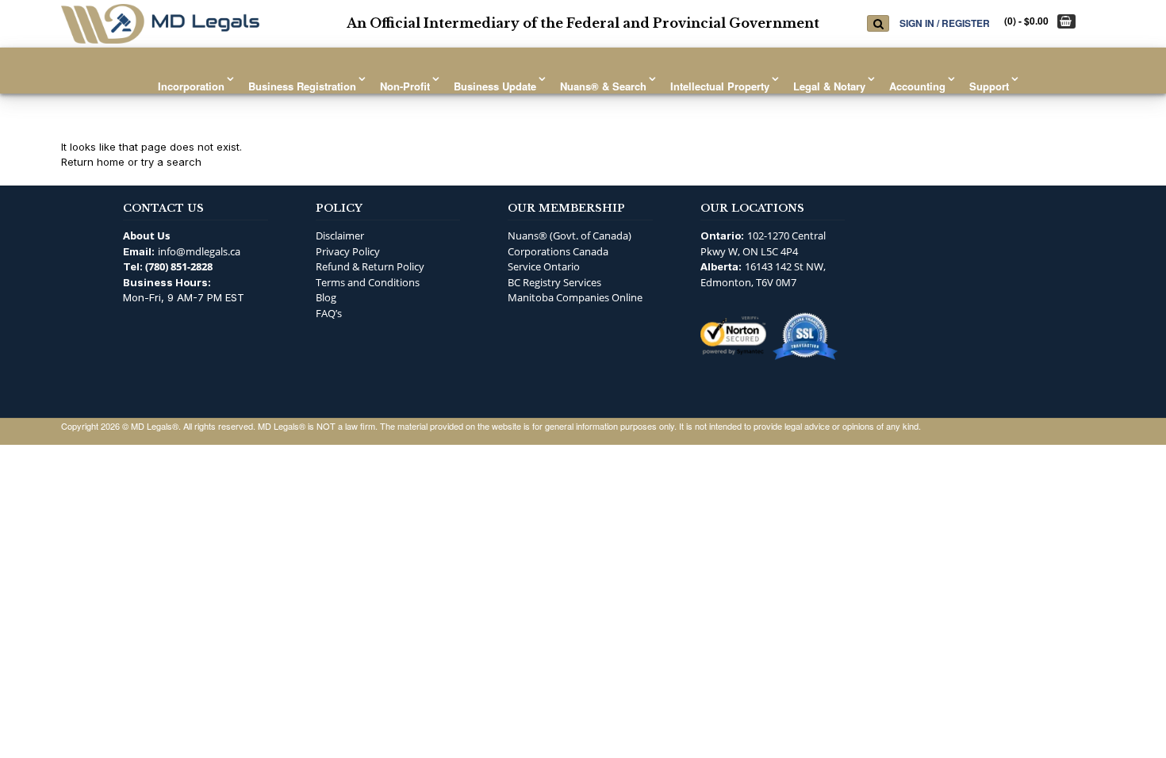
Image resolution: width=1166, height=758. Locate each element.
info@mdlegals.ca (199, 251)
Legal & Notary (829, 86)
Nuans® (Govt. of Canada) (569, 235)
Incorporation (191, 86)
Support (989, 86)
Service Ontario (544, 266)
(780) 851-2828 (179, 266)
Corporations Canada (558, 251)
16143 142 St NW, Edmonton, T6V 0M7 (763, 274)
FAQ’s (329, 313)
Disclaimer (340, 235)
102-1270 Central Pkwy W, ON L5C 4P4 (763, 243)
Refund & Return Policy (370, 266)
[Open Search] (878, 23)
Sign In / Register (944, 23)
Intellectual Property (719, 86)
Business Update (495, 86)
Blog (326, 297)
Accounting (917, 86)
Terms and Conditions (368, 282)
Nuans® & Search (603, 86)
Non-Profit (405, 86)
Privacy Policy (348, 251)
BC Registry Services (554, 282)
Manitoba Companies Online (575, 297)
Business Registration (302, 86)
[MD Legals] (160, 24)
